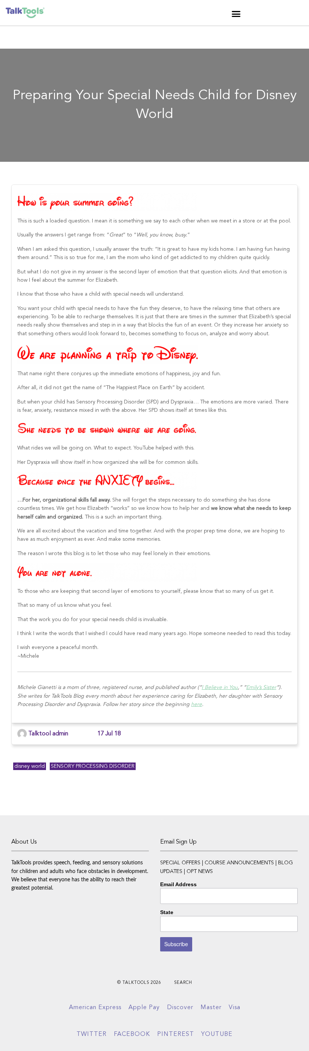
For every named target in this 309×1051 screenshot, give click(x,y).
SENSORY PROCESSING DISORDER (93, 766)
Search (183, 983)
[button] (236, 14)
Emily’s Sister (261, 687)
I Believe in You (220, 687)
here (196, 704)
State (166, 912)
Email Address (178, 884)
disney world (29, 766)
